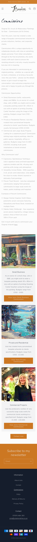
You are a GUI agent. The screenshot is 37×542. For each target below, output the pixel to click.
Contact (18, 485)
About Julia (18, 480)
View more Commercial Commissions (18, 426)
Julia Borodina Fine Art (20, 538)
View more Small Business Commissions (18, 298)
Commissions (18, 490)
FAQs (18, 494)
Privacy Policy (18, 504)
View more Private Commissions (18, 361)
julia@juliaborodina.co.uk (19, 518)
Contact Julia (18, 436)
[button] (2, 8)
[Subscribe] (30, 461)
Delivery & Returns (18, 499)
